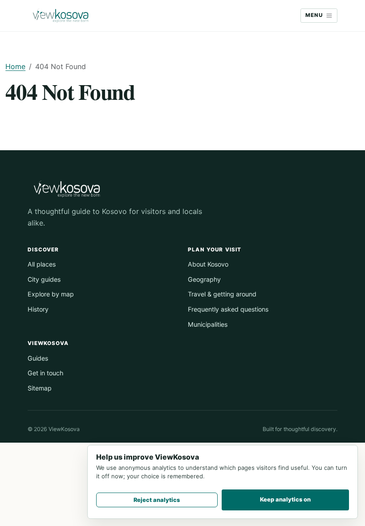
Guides (38, 358)
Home (15, 66)
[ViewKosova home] (60, 15)
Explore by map (51, 294)
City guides (44, 279)
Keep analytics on (285, 499)
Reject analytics (157, 500)
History (38, 309)
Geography (204, 279)
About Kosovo (208, 264)
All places (42, 264)
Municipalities (207, 324)
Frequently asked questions (228, 309)
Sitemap (40, 388)
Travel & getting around (222, 294)
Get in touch (45, 373)
